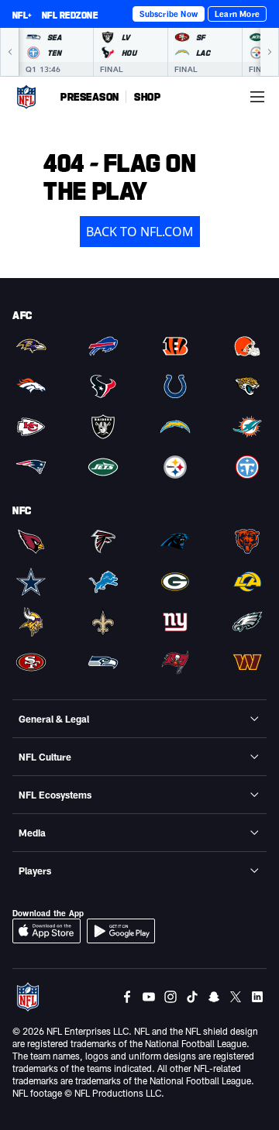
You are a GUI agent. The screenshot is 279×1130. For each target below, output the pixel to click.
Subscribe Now (169, 14)
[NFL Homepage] (26, 97)
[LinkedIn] (257, 996)
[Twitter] (235, 996)
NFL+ (22, 14)
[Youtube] (149, 996)
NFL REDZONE (70, 14)
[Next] (269, 52)
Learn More (237, 14)
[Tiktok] (192, 996)
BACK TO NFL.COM (140, 231)
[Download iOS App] (46, 931)
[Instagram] (170, 996)
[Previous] (9, 52)
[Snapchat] (214, 996)
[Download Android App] (121, 931)
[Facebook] (127, 996)
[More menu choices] (257, 97)
